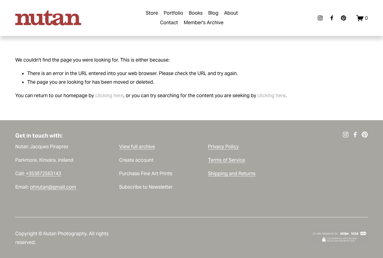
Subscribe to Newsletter (146, 187)
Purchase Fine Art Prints (145, 173)
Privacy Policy (223, 146)
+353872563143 (43, 173)
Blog (213, 13)
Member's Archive (204, 22)
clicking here (109, 95)
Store (152, 13)
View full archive (137, 146)
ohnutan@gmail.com (53, 187)
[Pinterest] (343, 18)
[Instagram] (320, 18)
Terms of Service (226, 160)
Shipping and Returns (232, 173)
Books (196, 13)
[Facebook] (332, 18)
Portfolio (173, 13)
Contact (169, 22)
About (231, 13)
